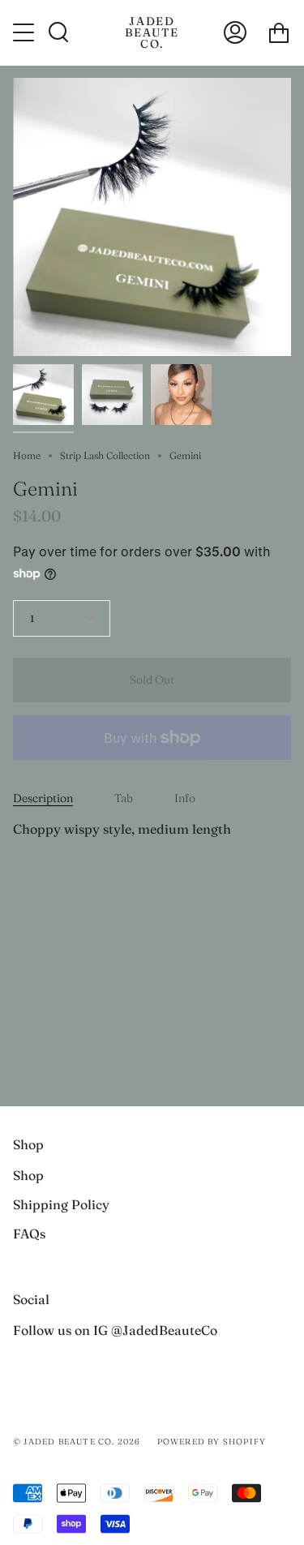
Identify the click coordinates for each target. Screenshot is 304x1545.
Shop (28, 1175)
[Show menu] (25, 32)
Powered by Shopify (212, 1441)
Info (184, 798)
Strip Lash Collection (105, 455)
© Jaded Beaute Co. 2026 (77, 1441)
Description (43, 798)
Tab (123, 798)
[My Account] (235, 32)
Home (27, 455)
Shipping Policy (61, 1204)
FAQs (29, 1233)
